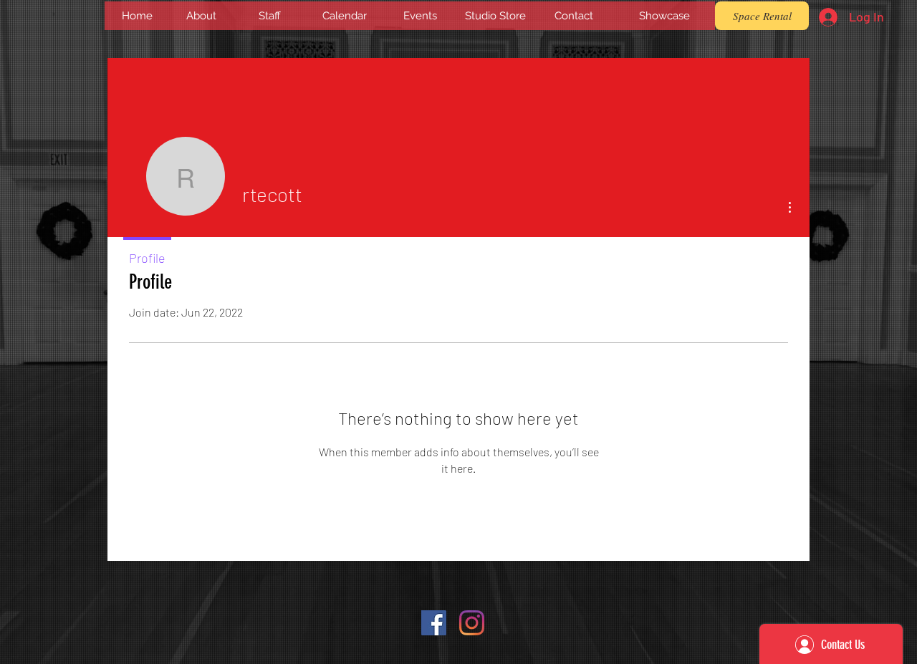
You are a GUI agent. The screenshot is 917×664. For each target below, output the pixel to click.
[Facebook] (433, 622)
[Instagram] (471, 622)
